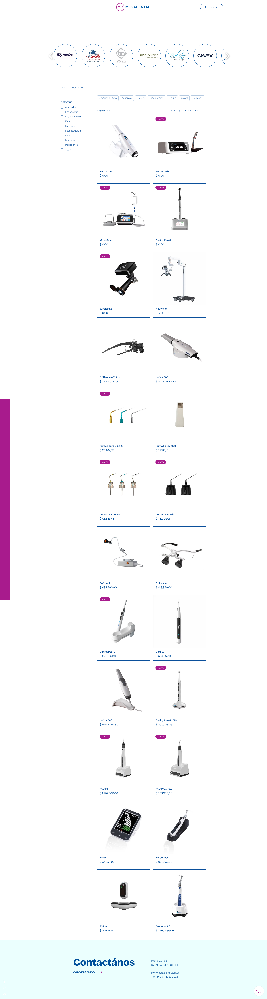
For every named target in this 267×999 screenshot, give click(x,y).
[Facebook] (4, 982)
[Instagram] (4, 988)
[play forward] (227, 56)
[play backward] (50, 56)
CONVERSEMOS (84, 972)
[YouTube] (4, 994)
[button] (5, 4)
